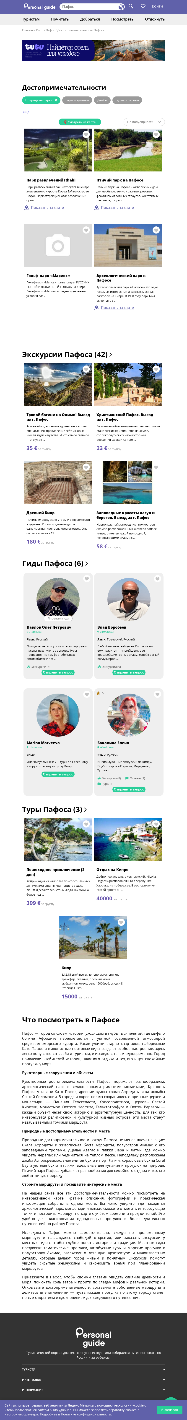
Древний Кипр (40, 512)
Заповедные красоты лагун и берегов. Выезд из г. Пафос (125, 515)
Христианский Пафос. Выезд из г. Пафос (124, 417)
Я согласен (169, 1410)
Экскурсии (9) (111, 667)
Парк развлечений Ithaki (50, 180)
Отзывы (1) (137, 778)
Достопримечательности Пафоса (80, 30)
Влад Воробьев (111, 627)
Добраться (90, 19)
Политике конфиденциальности (86, 1414)
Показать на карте (47, 207)
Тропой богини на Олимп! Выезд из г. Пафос (58, 417)
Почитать (60, 19)
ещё (26, 112)
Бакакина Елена (113, 742)
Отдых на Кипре (112, 869)
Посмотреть (122, 19)
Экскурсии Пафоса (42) (65, 354)
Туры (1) (107, 784)
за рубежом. (100, 1357)
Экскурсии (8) (111, 778)
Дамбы (102, 100)
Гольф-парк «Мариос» (48, 275)
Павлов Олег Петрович (49, 627)
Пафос (50, 30)
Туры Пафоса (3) (53, 809)
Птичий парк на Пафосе (119, 180)
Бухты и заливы (127, 100)
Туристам (31, 19)
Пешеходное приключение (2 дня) (55, 872)
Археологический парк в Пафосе (120, 278)
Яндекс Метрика (81, 1405)
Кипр (39, 30)
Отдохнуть (155, 19)
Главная (28, 30)
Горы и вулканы (77, 100)
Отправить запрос (58, 672)
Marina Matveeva (43, 742)
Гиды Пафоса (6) (53, 563)
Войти (157, 6)
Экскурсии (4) (40, 667)
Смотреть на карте (82, 122)
